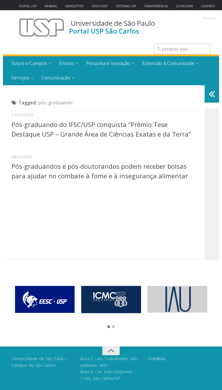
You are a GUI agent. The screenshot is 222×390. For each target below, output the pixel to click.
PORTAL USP (27, 6)
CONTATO (208, 6)
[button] (108, 327)
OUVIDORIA (184, 6)
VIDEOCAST (100, 6)
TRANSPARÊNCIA (156, 6)
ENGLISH (208, 18)
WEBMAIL (51, 6)
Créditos (156, 358)
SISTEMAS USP (126, 6)
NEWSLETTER (74, 6)
